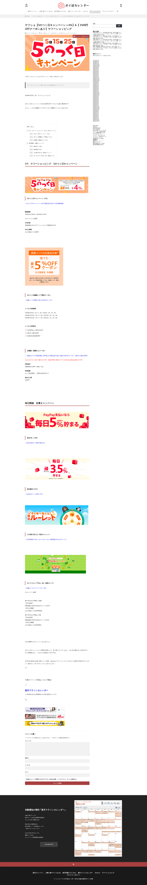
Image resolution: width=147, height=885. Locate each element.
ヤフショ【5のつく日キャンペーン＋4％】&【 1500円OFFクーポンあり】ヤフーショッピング (67, 16)
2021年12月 (96, 119)
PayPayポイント (55, 33)
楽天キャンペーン (32, 11)
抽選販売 (95, 140)
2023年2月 (96, 104)
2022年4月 (96, 116)
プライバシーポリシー (108, 11)
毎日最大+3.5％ (36, 149)
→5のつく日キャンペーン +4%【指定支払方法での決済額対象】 (44, 203)
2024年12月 (96, 78)
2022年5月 (96, 115)
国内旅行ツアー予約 (98, 138)
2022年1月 (96, 118)
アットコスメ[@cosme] (99, 131)
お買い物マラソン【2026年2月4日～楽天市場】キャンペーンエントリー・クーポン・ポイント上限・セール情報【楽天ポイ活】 (107, 37)
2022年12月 (96, 106)
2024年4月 (96, 87)
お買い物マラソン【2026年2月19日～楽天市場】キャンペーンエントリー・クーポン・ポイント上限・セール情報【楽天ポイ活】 (107, 34)
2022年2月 (96, 117)
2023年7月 (96, 98)
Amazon (85, 11)
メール (27, 765)
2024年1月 (96, 91)
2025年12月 (96, 64)
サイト (27, 772)
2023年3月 (96, 103)
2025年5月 (96, 72)
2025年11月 (96, 65)
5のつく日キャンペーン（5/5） (40, 133)
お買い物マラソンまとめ (45, 11)
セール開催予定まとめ (99, 132)
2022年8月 (96, 111)
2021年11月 (96, 121)
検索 (94, 23)
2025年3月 (96, 74)
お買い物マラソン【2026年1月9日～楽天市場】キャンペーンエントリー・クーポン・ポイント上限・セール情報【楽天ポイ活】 (107, 44)
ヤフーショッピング (95, 11)
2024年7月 (96, 84)
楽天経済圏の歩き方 (98, 144)
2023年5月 (96, 100)
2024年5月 (96, 86)
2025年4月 (96, 73)
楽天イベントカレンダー (74, 11)
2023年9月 (96, 96)
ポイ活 (60, 33)
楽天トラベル (96, 142)
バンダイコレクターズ (99, 135)
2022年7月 (96, 112)
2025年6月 (96, 71)
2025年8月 (96, 68)
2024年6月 (96, 85)
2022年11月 (96, 108)
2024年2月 (96, 90)
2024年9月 (96, 82)
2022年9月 (96, 110)
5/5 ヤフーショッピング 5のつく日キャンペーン (41, 130)
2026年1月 (96, 63)
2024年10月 (96, 80)
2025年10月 (96, 66)
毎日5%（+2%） (36, 146)
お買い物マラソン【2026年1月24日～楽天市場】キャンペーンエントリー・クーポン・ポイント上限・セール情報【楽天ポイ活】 (107, 41)
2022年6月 (96, 114)
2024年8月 (96, 83)
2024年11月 (96, 79)
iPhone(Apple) (96, 128)
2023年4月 (96, 102)
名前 (27, 758)
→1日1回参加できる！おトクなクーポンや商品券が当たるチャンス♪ (46, 539)
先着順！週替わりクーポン (39, 140)
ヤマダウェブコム (97, 137)
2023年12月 (96, 92)
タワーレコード (97, 134)
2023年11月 (96, 93)
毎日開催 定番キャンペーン (35, 143)
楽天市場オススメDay (60, 11)
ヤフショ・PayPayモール (38, 16)
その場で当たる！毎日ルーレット (41, 152)
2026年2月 (96, 61)
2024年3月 (96, 89)
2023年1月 (96, 105)
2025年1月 (96, 77)
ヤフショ (65, 33)
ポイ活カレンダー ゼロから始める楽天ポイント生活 (78, 878)
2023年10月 (96, 95)
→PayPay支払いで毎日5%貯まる (35, 443)
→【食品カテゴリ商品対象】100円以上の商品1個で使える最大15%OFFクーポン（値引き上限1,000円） (56, 355)
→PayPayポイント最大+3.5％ (34, 494)
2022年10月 (96, 109)
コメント (28, 740)
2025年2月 (96, 76)
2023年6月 (96, 99)
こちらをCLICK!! (48, 844)
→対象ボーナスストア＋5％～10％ (35, 588)
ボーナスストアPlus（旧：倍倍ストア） (42, 155)
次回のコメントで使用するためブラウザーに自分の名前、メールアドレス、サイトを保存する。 (52, 779)
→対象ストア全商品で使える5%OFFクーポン (39, 300)
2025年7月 (96, 70)
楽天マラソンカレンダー (36, 690)
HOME (28, 16)
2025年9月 (96, 67)
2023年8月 (96, 97)
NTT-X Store (96, 129)
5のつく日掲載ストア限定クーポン (41, 137)
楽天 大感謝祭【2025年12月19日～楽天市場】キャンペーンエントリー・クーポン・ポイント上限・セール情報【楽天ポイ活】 (107, 48)
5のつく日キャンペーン (45, 33)
